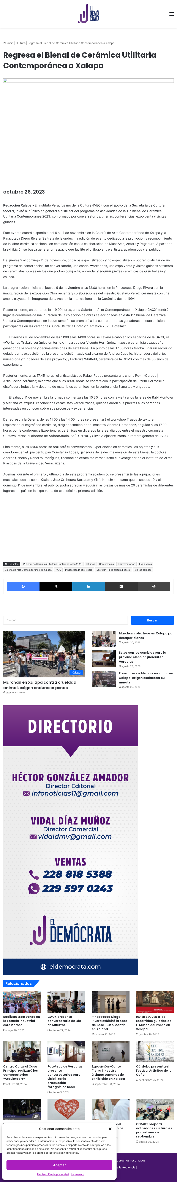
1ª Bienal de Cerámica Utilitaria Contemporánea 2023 (52, 564)
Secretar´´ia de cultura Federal (113, 569)
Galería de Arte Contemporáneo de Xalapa (28, 569)
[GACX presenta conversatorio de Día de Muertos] (66, 1002)
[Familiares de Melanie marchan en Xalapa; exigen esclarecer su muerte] (104, 679)
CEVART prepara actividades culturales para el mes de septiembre (154, 1130)
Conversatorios (126, 564)
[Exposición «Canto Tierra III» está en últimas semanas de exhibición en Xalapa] (111, 1051)
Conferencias (106, 564)
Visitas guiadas (143, 569)
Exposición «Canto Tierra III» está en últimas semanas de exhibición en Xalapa (108, 1072)
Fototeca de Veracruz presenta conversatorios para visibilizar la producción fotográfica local (64, 1076)
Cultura (20, 43)
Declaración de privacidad (53, 1174)
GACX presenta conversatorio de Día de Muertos (64, 1021)
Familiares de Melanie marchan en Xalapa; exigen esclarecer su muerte (146, 678)
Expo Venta (145, 564)
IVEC (58, 569)
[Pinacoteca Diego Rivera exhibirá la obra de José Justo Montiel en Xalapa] (111, 1002)
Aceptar (59, 1165)
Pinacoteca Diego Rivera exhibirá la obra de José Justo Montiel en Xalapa (109, 1023)
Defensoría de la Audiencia (117, 1167)
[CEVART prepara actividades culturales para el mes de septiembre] (155, 1109)
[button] (110, 1129)
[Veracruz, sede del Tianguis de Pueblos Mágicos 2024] (111, 1109)
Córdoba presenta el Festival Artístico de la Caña (154, 1070)
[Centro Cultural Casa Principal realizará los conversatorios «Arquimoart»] (22, 1051)
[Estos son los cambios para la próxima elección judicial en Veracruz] (104, 658)
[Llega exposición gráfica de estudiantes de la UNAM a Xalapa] (66, 1109)
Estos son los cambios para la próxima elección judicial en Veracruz (142, 657)
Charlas (90, 564)
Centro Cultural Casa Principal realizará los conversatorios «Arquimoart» (20, 1072)
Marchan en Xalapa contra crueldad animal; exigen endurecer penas (39, 685)
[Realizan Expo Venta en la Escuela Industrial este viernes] (22, 1002)
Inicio (10, 43)
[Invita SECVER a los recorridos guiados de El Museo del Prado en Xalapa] (155, 1002)
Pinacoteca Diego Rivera (78, 569)
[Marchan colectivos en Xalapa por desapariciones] (104, 639)
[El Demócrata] (88, 14)
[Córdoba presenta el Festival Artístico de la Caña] (155, 1051)
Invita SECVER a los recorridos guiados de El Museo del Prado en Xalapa (153, 1023)
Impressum (77, 1174)
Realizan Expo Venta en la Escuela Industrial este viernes (21, 1021)
